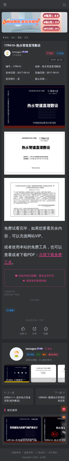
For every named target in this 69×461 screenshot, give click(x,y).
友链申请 (16, 452)
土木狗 (43, 457)
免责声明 (28, 452)
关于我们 (53, 452)
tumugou (17, 51)
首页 (6, 37)
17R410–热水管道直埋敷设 (22, 45)
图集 (20, 37)
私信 (61, 53)
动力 (13, 37)
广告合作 (40, 452)
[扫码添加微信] (64, 432)
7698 (31, 354)
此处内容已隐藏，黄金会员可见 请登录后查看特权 (35, 278)
